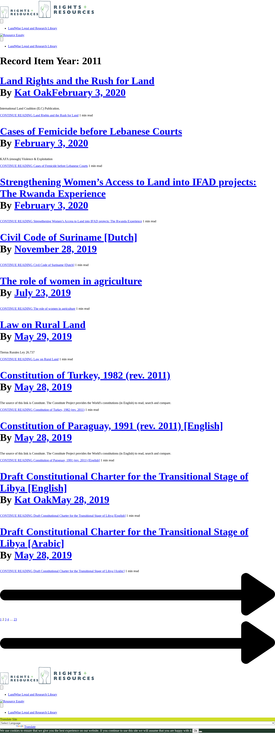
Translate (30, 726)
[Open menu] (1, 21)
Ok (195, 730)
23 (15, 619)
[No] (200, 731)
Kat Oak (33, 92)
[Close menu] (1, 39)
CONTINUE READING (39, 115)
